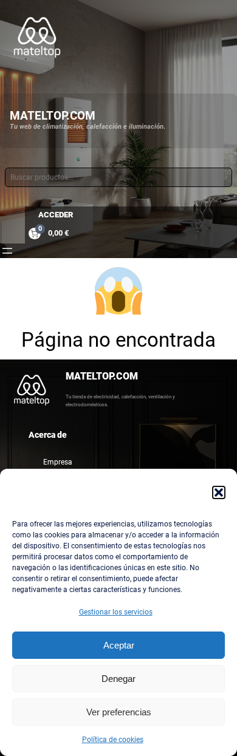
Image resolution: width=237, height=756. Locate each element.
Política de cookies (112, 739)
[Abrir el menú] (7, 250)
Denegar (118, 678)
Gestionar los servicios (116, 612)
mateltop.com (52, 115)
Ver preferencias (118, 712)
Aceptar (118, 645)
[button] (219, 492)
